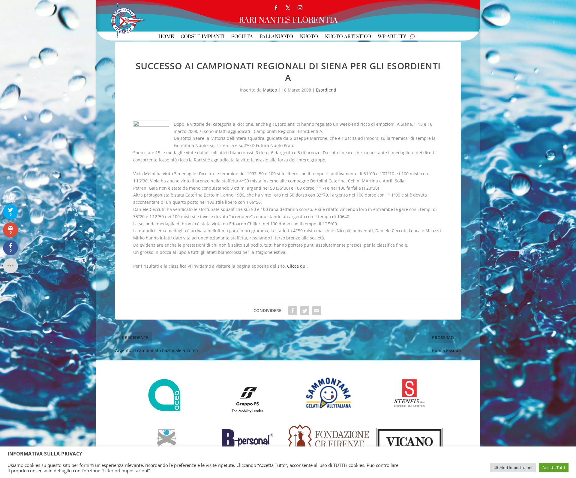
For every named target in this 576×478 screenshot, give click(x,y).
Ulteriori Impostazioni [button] (513, 467)
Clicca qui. (297, 266)
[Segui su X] (288, 8)
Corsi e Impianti (203, 37)
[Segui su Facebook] (276, 8)
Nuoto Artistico (348, 37)
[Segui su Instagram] (300, 8)
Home (166, 37)
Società (242, 37)
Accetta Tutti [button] (553, 467)
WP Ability (392, 37)
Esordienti (326, 90)
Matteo (270, 90)
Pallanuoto (276, 37)
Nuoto (309, 37)
